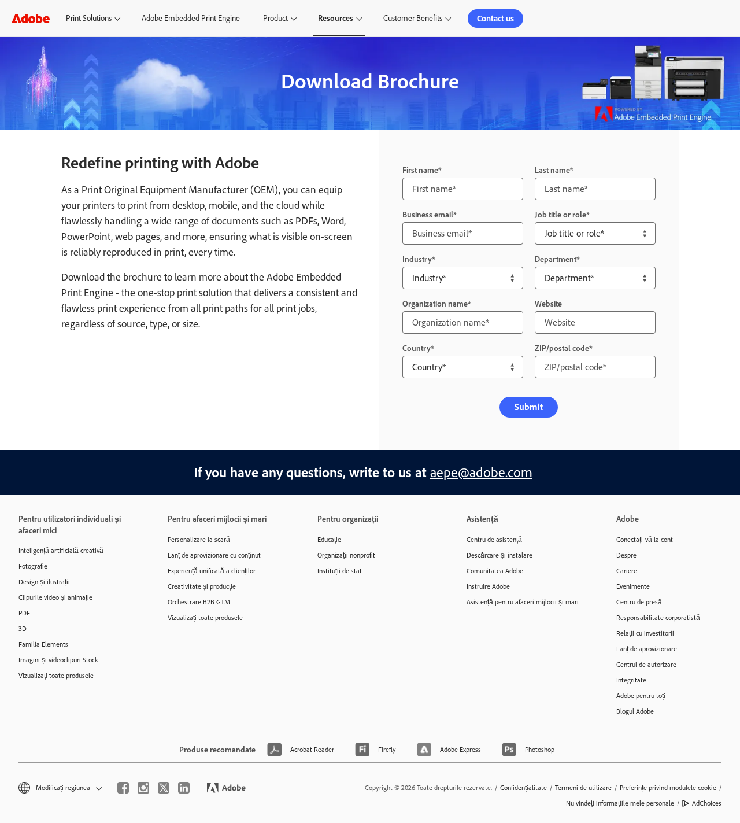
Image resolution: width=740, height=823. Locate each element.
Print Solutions (89, 18)
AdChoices (707, 803)
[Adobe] (30, 18)
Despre (626, 555)
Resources (335, 18)
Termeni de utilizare (583, 788)
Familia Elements (43, 644)
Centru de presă (639, 602)
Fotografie (32, 566)
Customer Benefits (412, 18)
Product (275, 18)
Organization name (435, 304)
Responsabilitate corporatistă (658, 618)
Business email (427, 215)
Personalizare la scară (199, 540)
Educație (329, 540)
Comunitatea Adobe (495, 571)
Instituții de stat (339, 571)
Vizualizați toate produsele (56, 675)
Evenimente (633, 586)
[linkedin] (184, 788)
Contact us (495, 18)
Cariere (626, 571)
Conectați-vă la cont (644, 540)
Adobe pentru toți (640, 696)
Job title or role (560, 215)
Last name (552, 170)
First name (420, 170)
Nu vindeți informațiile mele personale (620, 803)
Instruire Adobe (488, 586)
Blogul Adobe (635, 711)
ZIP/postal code (562, 348)
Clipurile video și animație (55, 597)
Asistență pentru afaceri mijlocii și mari (523, 602)
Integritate (631, 680)
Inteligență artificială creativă (60, 551)
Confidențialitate (523, 788)
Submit (529, 406)
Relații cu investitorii (645, 633)
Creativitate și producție (202, 586)
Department (555, 259)
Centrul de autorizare (646, 664)
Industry (417, 259)
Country (416, 348)
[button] (59, 788)
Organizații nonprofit (346, 555)
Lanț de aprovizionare (646, 649)
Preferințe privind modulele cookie (668, 788)
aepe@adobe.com (481, 472)
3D (22, 629)
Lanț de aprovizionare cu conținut (214, 555)
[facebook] (123, 788)
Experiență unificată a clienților (212, 571)
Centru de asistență (494, 540)
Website (548, 304)
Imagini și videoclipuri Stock (58, 660)
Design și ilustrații (44, 582)
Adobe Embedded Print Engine (191, 18)
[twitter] (163, 788)
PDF (24, 613)
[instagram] (143, 788)
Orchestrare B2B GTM (199, 602)
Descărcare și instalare (499, 555)
